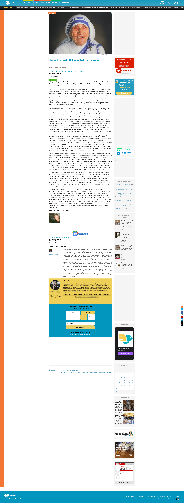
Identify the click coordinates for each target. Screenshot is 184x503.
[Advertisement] (80, 356)
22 (132, 382)
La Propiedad (141, 496)
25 (121, 385)
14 (129, 380)
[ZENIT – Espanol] (14, 3)
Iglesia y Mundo (45, 3)
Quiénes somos (130, 496)
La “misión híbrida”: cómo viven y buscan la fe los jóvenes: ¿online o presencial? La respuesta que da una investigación (56, 7)
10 (119, 380)
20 (127, 382)
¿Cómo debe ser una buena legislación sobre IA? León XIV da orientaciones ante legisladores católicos (127, 247)
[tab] (119, 464)
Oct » (119, 391)
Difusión (156, 496)
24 (119, 385)
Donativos (65, 3)
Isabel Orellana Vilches (71, 71)
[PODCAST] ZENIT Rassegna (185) (123, 184)
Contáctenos (175, 496)
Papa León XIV (28, 3)
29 (132, 385)
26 (124, 385)
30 (116, 388)
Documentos (56, 3)
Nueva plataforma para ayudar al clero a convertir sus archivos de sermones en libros (127, 265)
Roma (36, 3)
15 (132, 380)
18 (121, 382)
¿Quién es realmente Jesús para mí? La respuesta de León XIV (127, 256)
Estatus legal (162, 496)
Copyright (168, 496)
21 (129, 382)
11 (121, 380)
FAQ (136, 496)
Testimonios (52, 13)
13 (127, 380)
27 (127, 385)
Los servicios (149, 496)
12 (124, 380)
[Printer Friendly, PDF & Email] (53, 80)
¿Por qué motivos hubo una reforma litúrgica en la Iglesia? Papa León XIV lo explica (123, 190)
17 (119, 382)
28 (129, 385)
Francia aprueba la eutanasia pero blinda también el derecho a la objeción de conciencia (124, 200)
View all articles (53, 254)
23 (116, 385)
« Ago (116, 391)
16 (116, 382)
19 (124, 382)
